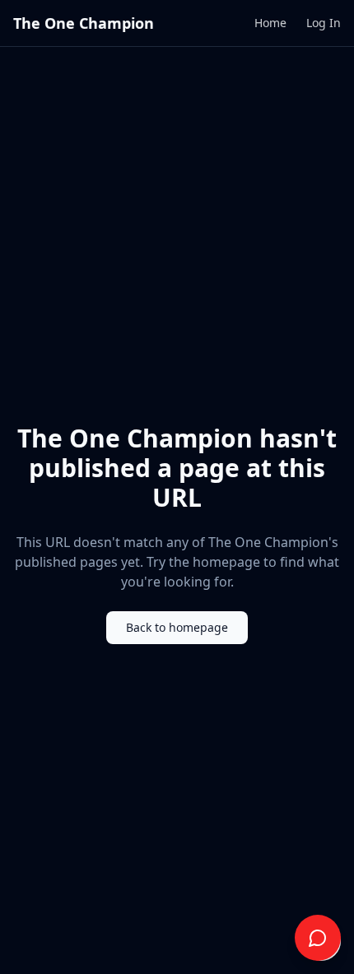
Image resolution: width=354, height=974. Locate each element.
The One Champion (83, 23)
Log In (323, 22)
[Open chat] (318, 938)
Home (270, 22)
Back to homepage (177, 627)
